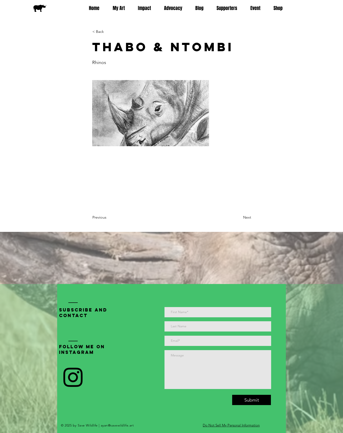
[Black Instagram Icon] (73, 377)
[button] (107, 31)
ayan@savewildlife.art (117, 425)
